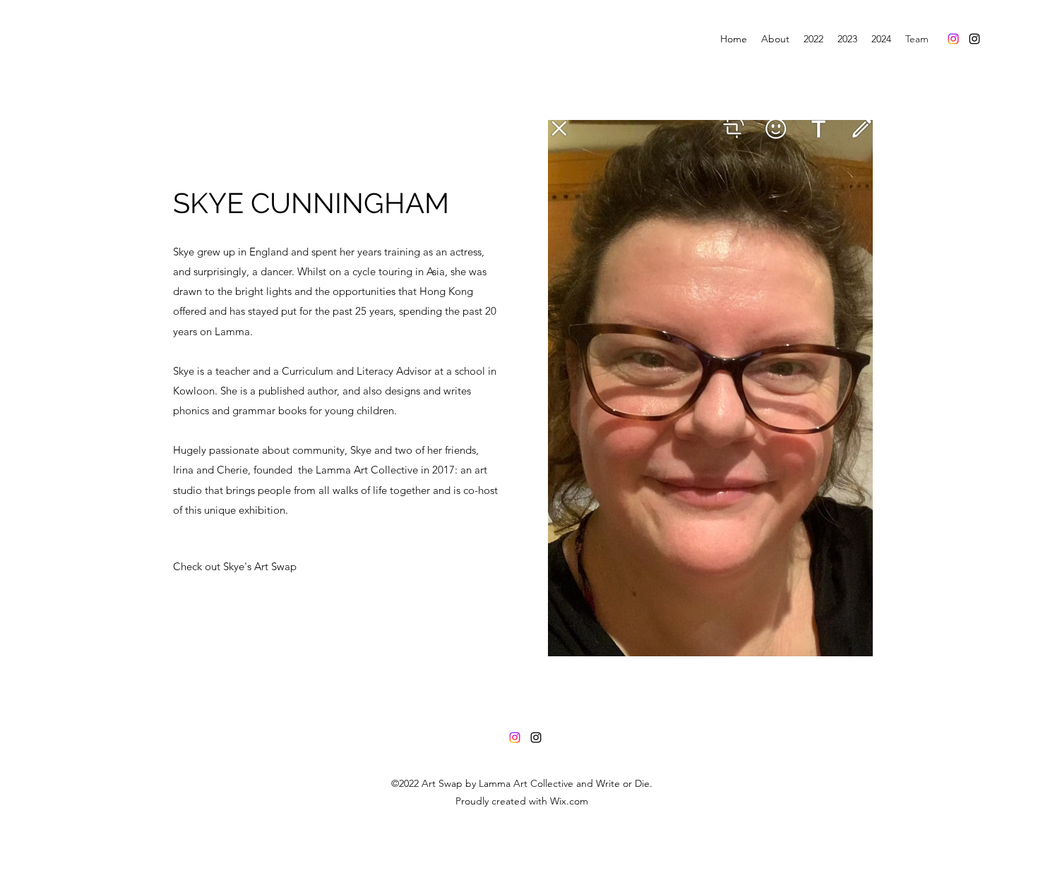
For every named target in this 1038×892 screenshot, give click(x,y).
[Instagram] (953, 39)
